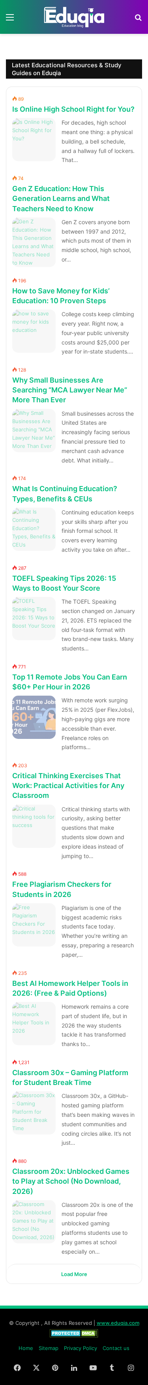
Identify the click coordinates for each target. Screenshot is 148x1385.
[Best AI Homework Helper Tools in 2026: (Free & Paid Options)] (34, 1023)
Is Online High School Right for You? (73, 109)
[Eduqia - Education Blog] (74, 17)
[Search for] (138, 20)
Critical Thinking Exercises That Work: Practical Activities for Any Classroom (68, 785)
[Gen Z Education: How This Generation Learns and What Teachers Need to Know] (34, 242)
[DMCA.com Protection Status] (74, 1335)
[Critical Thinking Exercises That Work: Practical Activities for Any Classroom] (34, 826)
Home (26, 1348)
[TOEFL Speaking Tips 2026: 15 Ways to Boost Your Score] (34, 618)
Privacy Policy (80, 1348)
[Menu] (10, 20)
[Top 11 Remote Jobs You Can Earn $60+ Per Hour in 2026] (34, 717)
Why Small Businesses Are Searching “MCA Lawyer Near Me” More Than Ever (69, 390)
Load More (74, 1274)
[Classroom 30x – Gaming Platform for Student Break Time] (34, 1113)
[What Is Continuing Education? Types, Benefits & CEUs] (34, 529)
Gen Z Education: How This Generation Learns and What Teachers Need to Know (61, 198)
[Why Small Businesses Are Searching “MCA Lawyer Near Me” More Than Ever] (34, 430)
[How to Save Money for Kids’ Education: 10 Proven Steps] (34, 331)
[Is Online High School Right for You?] (34, 139)
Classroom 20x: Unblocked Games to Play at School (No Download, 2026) (70, 1181)
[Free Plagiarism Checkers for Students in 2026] (34, 925)
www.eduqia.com (118, 1323)
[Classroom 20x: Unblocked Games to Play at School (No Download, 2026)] (34, 1221)
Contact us (116, 1348)
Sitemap (48, 1348)
